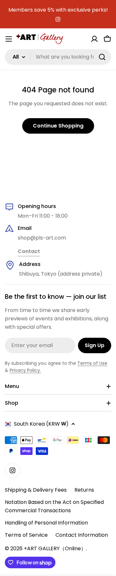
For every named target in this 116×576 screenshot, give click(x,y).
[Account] (94, 39)
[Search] (102, 57)
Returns (84, 490)
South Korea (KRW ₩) (41, 424)
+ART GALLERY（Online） (55, 548)
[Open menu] (9, 39)
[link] (29, 251)
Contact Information (81, 535)
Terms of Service (26, 535)
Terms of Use (92, 363)
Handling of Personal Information (46, 522)
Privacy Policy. (25, 370)
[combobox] (58, 57)
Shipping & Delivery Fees (36, 490)
